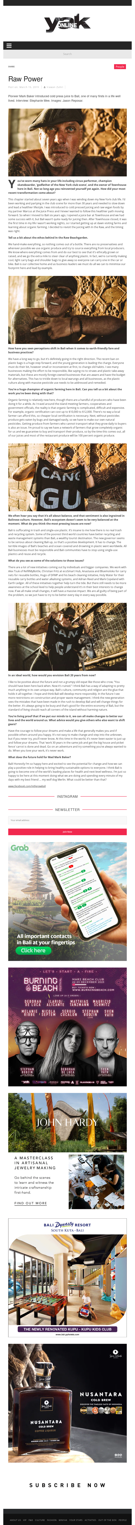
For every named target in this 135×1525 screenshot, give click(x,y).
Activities (90, 1520)
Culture (40, 1520)
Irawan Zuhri (55, 87)
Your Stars (76, 1520)
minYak (63, 1520)
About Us (15, 1520)
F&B (31, 1520)
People (120, 66)
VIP (25, 1520)
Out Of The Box (107, 1520)
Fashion (52, 1520)
